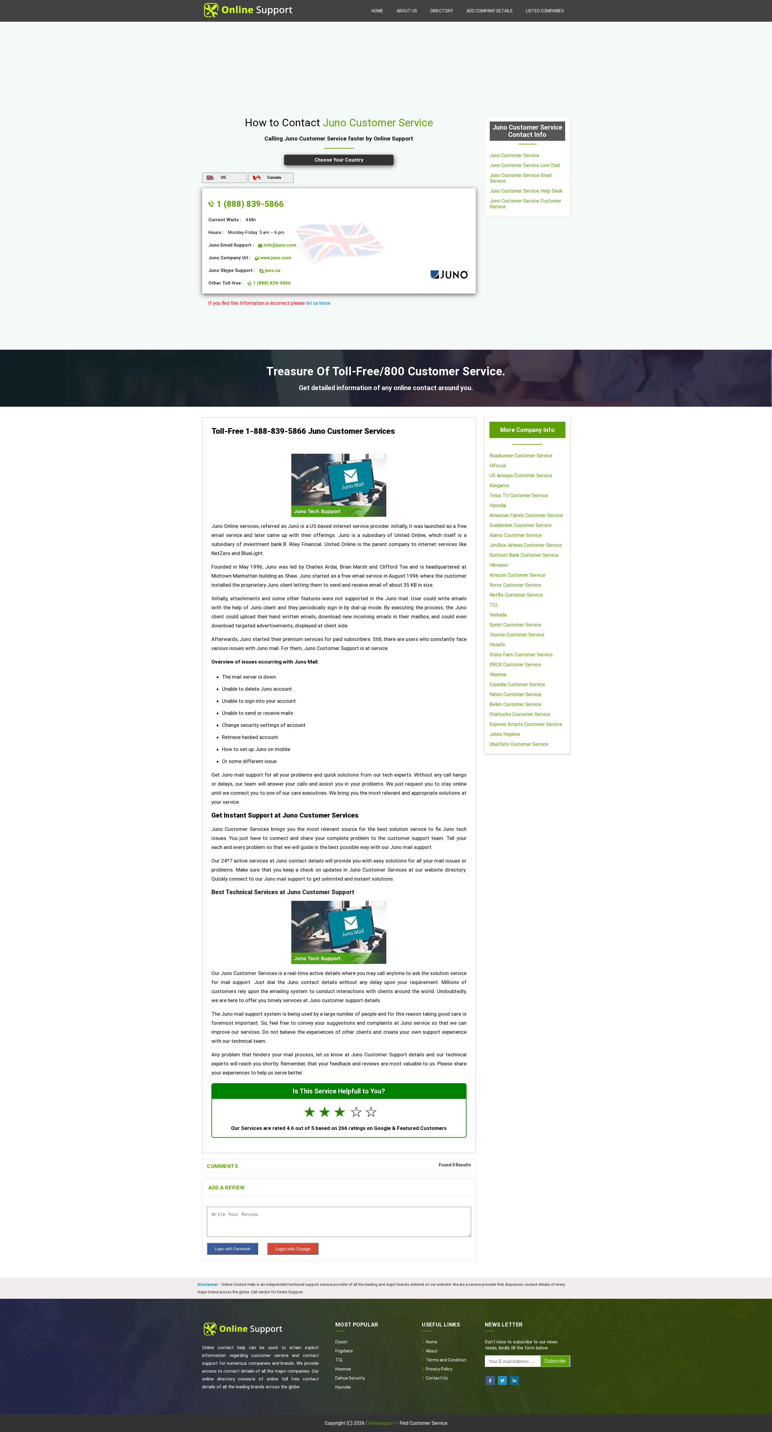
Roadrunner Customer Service (520, 456)
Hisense (497, 674)
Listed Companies (545, 10)
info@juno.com (279, 245)
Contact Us (436, 1378)
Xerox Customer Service (515, 585)
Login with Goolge (292, 1248)
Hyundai (497, 505)
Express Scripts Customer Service (525, 724)
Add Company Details (490, 10)
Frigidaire (344, 1350)
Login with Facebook (233, 1249)
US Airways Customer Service (520, 475)
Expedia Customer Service (517, 684)
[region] (386, 67)
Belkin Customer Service (515, 704)
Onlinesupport (380, 1423)
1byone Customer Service (516, 635)
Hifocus (497, 465)
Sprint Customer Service (515, 625)
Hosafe (497, 645)
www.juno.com (275, 257)
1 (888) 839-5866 (249, 204)
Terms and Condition (445, 1360)
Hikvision (498, 565)
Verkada (498, 615)
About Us (407, 10)
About (431, 1350)
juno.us (272, 270)
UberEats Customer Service (518, 744)
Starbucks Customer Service (519, 714)
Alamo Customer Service (515, 535)
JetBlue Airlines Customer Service (525, 545)
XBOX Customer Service (515, 664)
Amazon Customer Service (517, 575)
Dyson (341, 1341)
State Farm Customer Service (521, 655)
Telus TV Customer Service (518, 495)
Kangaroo (499, 485)
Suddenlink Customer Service (520, 525)
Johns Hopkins (504, 734)
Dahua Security (350, 1378)
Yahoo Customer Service (515, 694)
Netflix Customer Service (516, 595)
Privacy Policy (438, 1369)
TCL (493, 605)
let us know (318, 303)
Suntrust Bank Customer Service (523, 555)
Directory (441, 10)
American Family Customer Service (526, 515)
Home (377, 10)
